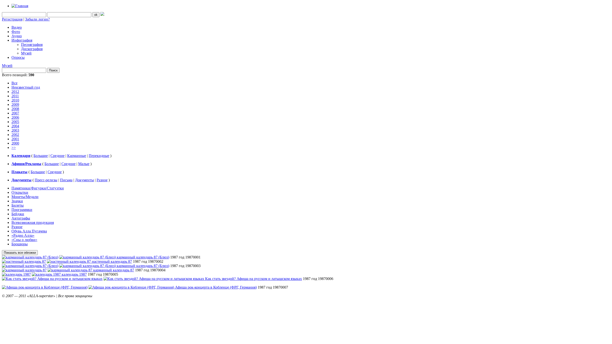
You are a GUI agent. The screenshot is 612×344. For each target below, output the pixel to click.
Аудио (16, 36)
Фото (15, 32)
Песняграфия (32, 45)
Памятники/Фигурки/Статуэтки (37, 188)
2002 (15, 135)
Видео (16, 27)
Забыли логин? (37, 19)
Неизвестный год (25, 87)
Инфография (21, 40)
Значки (17, 201)
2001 (15, 139)
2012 (15, 92)
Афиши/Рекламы (26, 164)
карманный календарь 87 (113, 270)
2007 (15, 113)
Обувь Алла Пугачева (29, 231)
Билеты (17, 205)
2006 (15, 117)
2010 (15, 100)
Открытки (19, 192)
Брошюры (19, 244)
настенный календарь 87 (112, 261)
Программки (21, 210)
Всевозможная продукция (32, 222)
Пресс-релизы (46, 180)
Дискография (32, 49)
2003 (15, 130)
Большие (40, 156)
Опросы (18, 57)
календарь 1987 (74, 274)
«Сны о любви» (24, 240)
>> (13, 147)
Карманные (76, 156)
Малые (83, 164)
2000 (15, 143)
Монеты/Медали (24, 197)
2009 (15, 104)
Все (14, 83)
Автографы (20, 218)
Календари (20, 156)
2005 (15, 122)
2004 (15, 126)
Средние (57, 156)
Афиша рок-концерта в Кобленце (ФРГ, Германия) (216, 287)
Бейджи (17, 214)
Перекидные (99, 156)
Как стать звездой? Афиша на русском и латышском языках (253, 279)
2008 (15, 109)
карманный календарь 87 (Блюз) (143, 257)
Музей (26, 53)
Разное (102, 180)
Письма (66, 180)
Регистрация (12, 19)
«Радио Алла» (22, 235)
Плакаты (19, 172)
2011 (15, 96)
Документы (21, 180)
